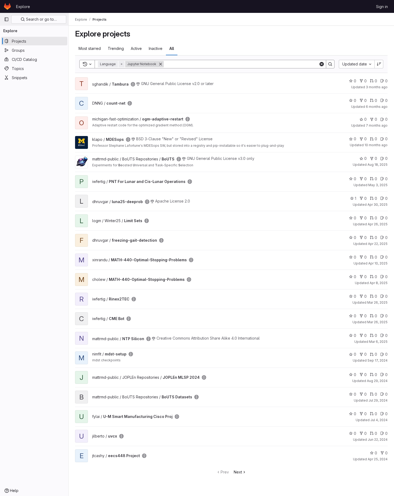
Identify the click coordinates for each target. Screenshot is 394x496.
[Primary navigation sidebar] (6, 19)
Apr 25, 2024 (378, 459)
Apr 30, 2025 (377, 205)
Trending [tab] (116, 48)
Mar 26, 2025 (377, 302)
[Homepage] (7, 6)
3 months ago (377, 87)
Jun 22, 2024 (378, 440)
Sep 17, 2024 (377, 360)
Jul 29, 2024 (378, 400)
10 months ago (376, 145)
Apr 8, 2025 (379, 283)
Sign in (382, 6)
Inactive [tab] (155, 48)
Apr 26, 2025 (378, 224)
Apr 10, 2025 (378, 263)
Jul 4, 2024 (379, 420)
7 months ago (377, 125)
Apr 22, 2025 (378, 244)
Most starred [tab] (90, 48)
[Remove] (160, 64)
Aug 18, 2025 (377, 165)
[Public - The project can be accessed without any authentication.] (133, 84)
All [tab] (171, 48)
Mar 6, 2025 (378, 342)
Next (238, 472)
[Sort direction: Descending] (379, 64)
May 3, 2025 (378, 185)
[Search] (330, 64)
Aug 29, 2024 (377, 381)
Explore (23, 6)
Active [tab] (136, 48)
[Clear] (321, 64)
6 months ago (377, 107)
